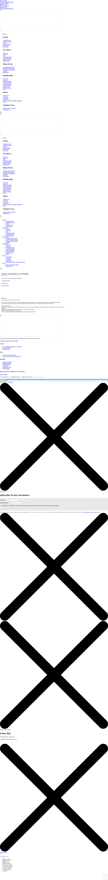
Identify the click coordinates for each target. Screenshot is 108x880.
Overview (8, 229)
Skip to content (3, 0)
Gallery (7, 223)
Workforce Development (11, 239)
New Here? (5, 46)
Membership (6, 72)
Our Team (8, 258)
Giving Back (9, 260)
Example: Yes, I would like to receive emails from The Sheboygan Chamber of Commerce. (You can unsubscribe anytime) (30, 505)
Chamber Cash (9, 253)
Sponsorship (9, 226)
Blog (4, 263)
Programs (8, 242)
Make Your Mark (10, 235)
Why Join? (8, 245)
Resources (8, 230)
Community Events (10, 222)
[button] (0, 854)
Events (4, 34)
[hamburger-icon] (0, 135)
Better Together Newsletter (12, 264)
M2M (7, 254)
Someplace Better (10, 234)
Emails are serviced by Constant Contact (92, 512)
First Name (3, 500)
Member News (9, 266)
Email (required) (4, 502)
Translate (11, 382)
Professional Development (12, 241)
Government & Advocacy (12, 238)
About (4, 89)
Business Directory (10, 251)
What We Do (6, 61)
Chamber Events (10, 221)
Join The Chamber (10, 249)
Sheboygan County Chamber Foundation (15, 262)
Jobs (7, 231)
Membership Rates (10, 247)
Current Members (10, 250)
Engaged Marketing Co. (37, 377)
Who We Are (9, 256)
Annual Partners (9, 225)
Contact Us (8, 259)
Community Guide (10, 233)
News (4, 102)
